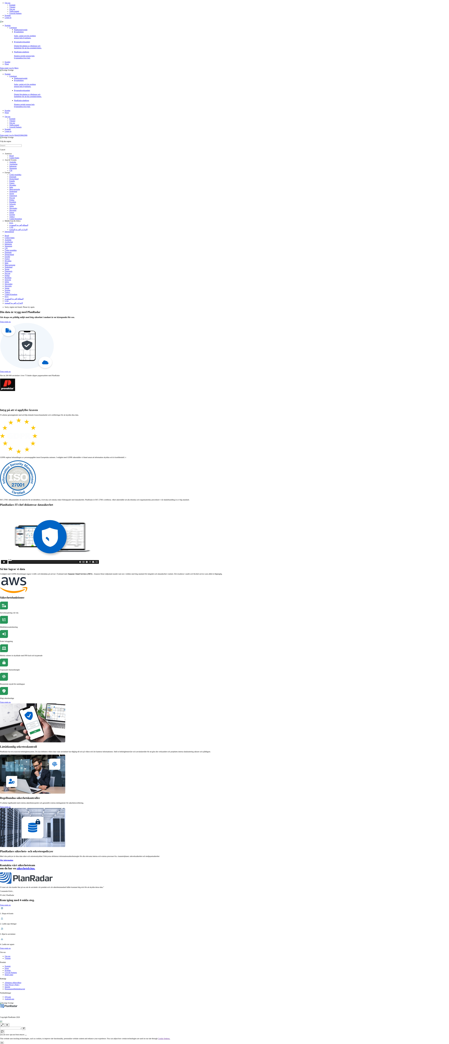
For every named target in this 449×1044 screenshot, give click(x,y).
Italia (11, 187)
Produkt (8, 26)
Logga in (8, 18)
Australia (12, 162)
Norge (11, 194)
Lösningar (13, 28)
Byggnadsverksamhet (28, 45)
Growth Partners (15, 13)
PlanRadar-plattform (24, 55)
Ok (2, 1043)
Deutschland (14, 179)
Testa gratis (4, 68)
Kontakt (12, 5)
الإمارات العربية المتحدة (18, 230)
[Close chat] (7, 1025)
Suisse (11, 212)
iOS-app (8, 997)
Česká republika (15, 175)
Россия (12, 198)
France (11, 183)
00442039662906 (20, 135)
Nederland (13, 191)
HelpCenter (9, 975)
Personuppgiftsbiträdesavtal (15, 989)
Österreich (13, 196)
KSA (11, 223)
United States (14, 158)
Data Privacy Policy (12, 985)
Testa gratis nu (5, 322)
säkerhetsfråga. (26, 868)
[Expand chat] (2, 1025)
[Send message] (23, 1028)
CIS (10, 170)
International (9, 232)
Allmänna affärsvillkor (13, 983)
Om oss (7, 3)
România (12, 202)
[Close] (26, 1035)
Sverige (12, 215)
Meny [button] (16, 68)
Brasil (11, 156)
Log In (11, 68)
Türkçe (12, 217)
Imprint (7, 987)
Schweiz (12, 204)
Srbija (11, 206)
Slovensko (13, 208)
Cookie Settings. (164, 1039)
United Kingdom (15, 219)
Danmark (12, 177)
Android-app (9, 999)
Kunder (7, 62)
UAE (11, 227)
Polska (11, 200)
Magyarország (14, 189)
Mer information (6, 860)
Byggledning (25, 35)
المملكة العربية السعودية (18, 225)
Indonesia (12, 166)
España (12, 181)
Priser (7, 64)
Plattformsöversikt (20, 30)
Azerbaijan (13, 164)
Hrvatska (12, 185)
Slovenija (12, 210)
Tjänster (12, 7)
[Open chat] (2, 1032)
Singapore (13, 168)
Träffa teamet (14, 11)
